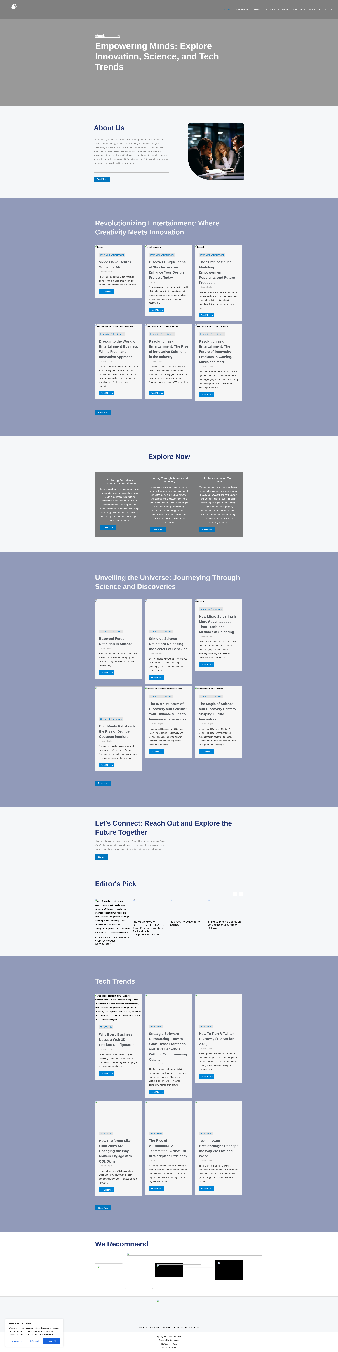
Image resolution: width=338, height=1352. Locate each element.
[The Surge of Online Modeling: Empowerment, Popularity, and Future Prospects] (199, 246)
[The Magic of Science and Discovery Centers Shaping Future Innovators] (209, 688)
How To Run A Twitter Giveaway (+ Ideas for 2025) (216, 1039)
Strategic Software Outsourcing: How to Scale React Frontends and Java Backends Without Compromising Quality (149, 928)
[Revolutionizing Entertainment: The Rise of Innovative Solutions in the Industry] (161, 326)
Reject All (34, 1341)
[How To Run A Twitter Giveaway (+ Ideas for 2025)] (218, 1007)
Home (227, 9)
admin (153, 282)
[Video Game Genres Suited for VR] (99, 246)
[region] (34, 1333)
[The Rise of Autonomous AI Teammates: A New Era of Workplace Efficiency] (168, 1114)
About (311, 9)
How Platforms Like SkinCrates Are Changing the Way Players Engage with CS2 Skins (115, 1151)
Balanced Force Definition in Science (187, 923)
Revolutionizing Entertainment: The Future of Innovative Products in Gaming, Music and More (215, 351)
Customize (17, 1341)
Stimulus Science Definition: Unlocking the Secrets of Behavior (168, 644)
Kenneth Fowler (206, 287)
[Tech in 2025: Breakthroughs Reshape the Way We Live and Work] (218, 1114)
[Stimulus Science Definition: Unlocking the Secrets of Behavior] (168, 612)
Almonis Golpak (106, 272)
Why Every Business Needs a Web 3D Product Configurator (112, 940)
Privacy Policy (152, 1327)
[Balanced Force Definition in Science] (118, 612)
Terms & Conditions (170, 1327)
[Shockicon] (14, 9)
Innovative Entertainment (248, 9)
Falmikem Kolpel (157, 1064)
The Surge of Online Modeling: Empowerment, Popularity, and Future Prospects (217, 272)
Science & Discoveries (277, 9)
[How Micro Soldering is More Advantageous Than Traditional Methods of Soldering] (199, 601)
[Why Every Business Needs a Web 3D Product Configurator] (118, 1007)
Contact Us (325, 9)
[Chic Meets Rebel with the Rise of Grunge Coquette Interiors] (118, 699)
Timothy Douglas (107, 361)
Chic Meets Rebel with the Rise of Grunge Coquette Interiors (117, 731)
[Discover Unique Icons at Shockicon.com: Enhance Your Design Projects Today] (153, 246)
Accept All (52, 1341)
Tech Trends (298, 9)
